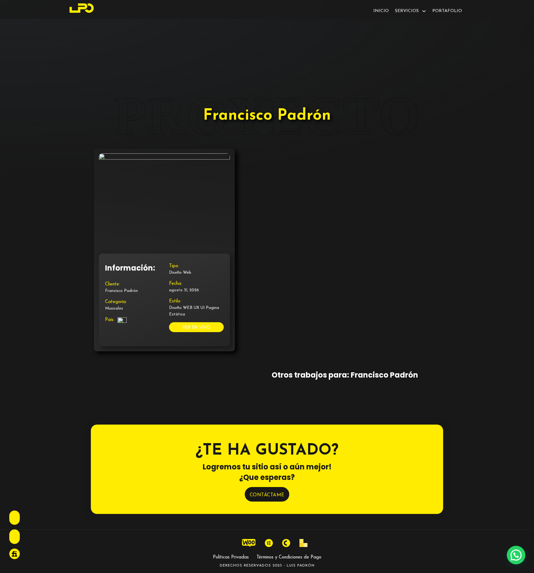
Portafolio (447, 11)
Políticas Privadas (231, 557)
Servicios (407, 11)
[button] (516, 555)
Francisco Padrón (121, 291)
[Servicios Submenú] (424, 11)
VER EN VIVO (196, 327)
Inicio (381, 11)
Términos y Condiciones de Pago (288, 557)
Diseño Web (180, 273)
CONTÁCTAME (267, 495)
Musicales (114, 308)
